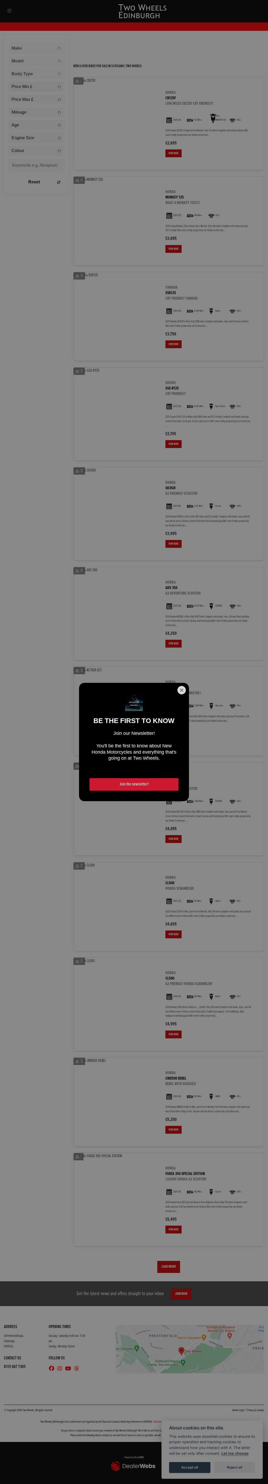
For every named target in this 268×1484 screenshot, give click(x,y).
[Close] (181, 690)
